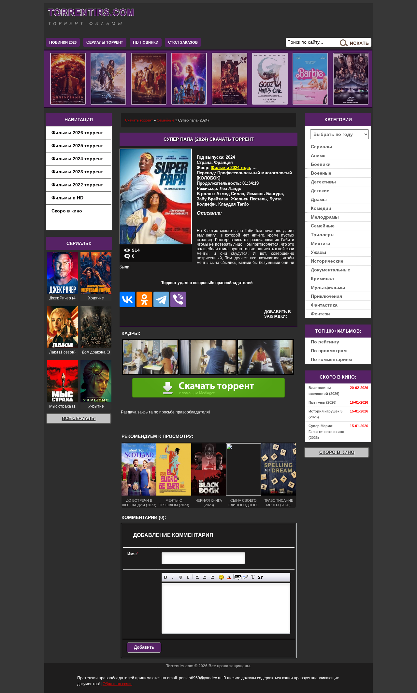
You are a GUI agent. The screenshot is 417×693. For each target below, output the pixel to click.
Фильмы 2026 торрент (77, 132)
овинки (145, 42)
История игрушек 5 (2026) (325, 414)
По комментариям (331, 359)
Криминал (322, 278)
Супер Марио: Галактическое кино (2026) (326, 432)
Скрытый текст (238, 577)
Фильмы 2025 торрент (77, 145)
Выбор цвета (229, 577)
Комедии (321, 208)
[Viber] (178, 299)
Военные (321, 173)
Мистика (320, 243)
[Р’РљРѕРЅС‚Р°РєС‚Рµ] (127, 299)
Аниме (318, 155)
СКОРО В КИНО (336, 452)
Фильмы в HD (67, 197)
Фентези (320, 313)
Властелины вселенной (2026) (324, 391)
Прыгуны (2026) (323, 402)
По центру (204, 577)
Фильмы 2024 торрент (77, 158)
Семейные (323, 225)
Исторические (327, 261)
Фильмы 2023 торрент (77, 171)
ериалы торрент (104, 42)
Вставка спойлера (260, 577)
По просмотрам (329, 350)
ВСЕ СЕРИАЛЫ (79, 418)
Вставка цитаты (245, 577)
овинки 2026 (63, 42)
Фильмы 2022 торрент (77, 184)
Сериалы (321, 146)
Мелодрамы (325, 217)
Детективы (323, 181)
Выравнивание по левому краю (197, 577)
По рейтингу (325, 341)
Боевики (321, 164)
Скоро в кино (66, 210)
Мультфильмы (328, 287)
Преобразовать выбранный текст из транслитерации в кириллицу (253, 577)
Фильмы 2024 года (230, 167)
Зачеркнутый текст (188, 577)
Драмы (319, 199)
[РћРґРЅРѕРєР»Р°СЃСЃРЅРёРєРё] (144, 299)
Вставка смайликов (221, 577)
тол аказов (183, 42)
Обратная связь (117, 684)
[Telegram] (161, 299)
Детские (320, 190)
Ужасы (318, 252)
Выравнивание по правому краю (212, 577)
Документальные (330, 269)
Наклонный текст (173, 577)
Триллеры (323, 234)
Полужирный (165, 577)
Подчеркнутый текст (180, 577)
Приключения (326, 296)
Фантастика (324, 305)
